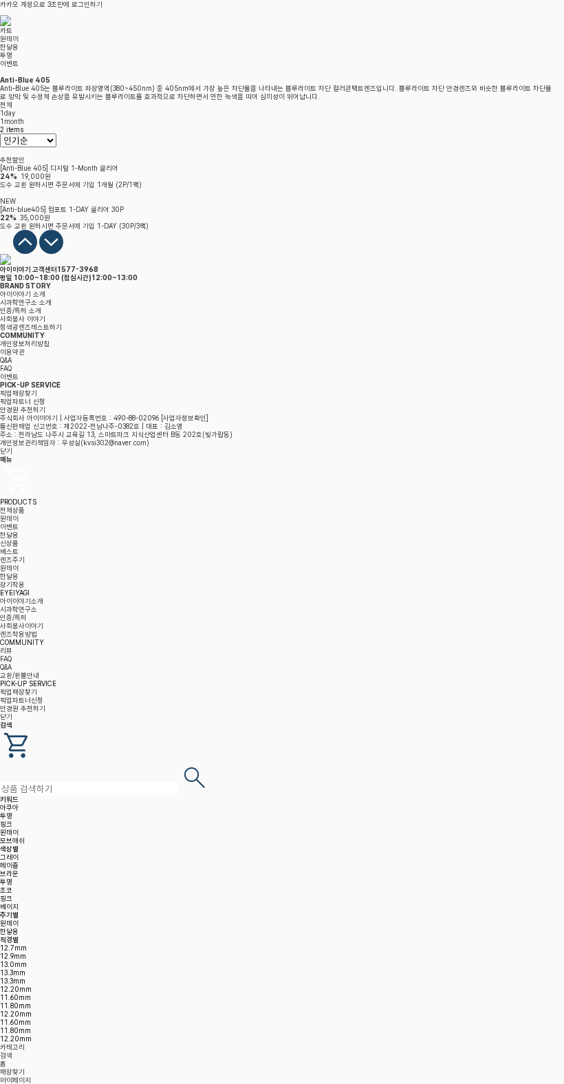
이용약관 (12, 352)
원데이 (9, 38)
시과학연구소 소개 (26, 302)
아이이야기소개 (21, 601)
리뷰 (6, 650)
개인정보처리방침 (25, 343)
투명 (6, 55)
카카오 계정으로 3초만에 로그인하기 (51, 4)
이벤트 (9, 63)
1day (7, 113)
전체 (6, 104)
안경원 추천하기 (22, 409)
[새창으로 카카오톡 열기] (6, 251)
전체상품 (12, 510)
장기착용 (12, 584)
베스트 (9, 551)
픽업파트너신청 (21, 700)
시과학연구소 (18, 609)
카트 (6, 30)
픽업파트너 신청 (22, 401)
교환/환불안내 (19, 675)
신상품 (9, 543)
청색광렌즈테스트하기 (31, 327)
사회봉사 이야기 (22, 319)
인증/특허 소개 (20, 310)
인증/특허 (13, 617)
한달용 (9, 47)
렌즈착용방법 (18, 634)
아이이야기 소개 (22, 294)
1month (12, 121)
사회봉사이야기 (21, 625)
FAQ (6, 368)
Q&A (6, 360)
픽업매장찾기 (18, 393)
